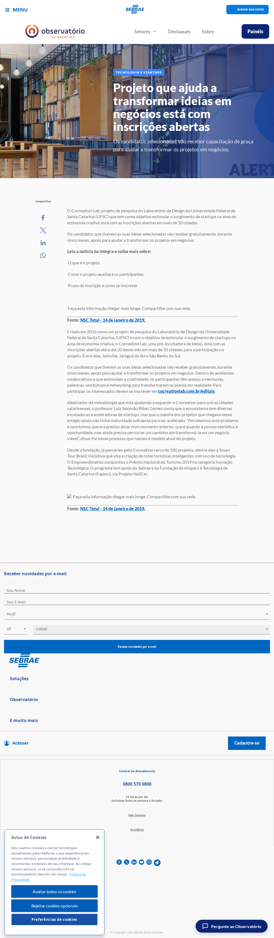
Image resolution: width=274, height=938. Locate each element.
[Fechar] (98, 837)
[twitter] (126, 862)
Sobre (208, 31)
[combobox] (137, 615)
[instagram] (149, 862)
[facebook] (119, 862)
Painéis (255, 31)
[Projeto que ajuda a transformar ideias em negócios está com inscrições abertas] (43, 218)
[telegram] (157, 862)
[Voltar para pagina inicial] (137, 660)
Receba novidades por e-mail (137, 646)
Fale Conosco (137, 815)
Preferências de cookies (54, 919)
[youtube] (141, 862)
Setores (142, 31)
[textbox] (140, 614)
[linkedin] (134, 862)
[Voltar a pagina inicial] (137, 9)
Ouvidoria (137, 829)
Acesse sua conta (250, 9)
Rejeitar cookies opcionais (54, 905)
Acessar (20, 743)
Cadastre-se (246, 743)
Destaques (179, 31)
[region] (54, 882)
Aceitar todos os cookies (54, 891)
